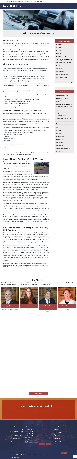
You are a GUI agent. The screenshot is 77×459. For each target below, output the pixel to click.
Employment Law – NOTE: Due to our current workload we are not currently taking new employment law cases (64, 61)
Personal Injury (59, 44)
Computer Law (59, 50)
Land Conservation (60, 71)
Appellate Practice (60, 123)
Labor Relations (59, 68)
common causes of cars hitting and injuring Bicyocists (23, 71)
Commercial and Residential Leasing (64, 82)
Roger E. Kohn (10, 306)
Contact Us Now (38, 410)
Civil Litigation (59, 47)
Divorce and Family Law (61, 56)
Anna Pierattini (29, 306)
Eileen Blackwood (67, 306)
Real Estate (58, 110)
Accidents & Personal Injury (62, 95)
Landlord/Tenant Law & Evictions (63, 74)
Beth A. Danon (38, 393)
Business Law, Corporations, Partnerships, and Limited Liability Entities (63, 100)
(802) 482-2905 (29, 1)
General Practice (59, 65)
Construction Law (60, 53)
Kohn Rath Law (12, 5)
